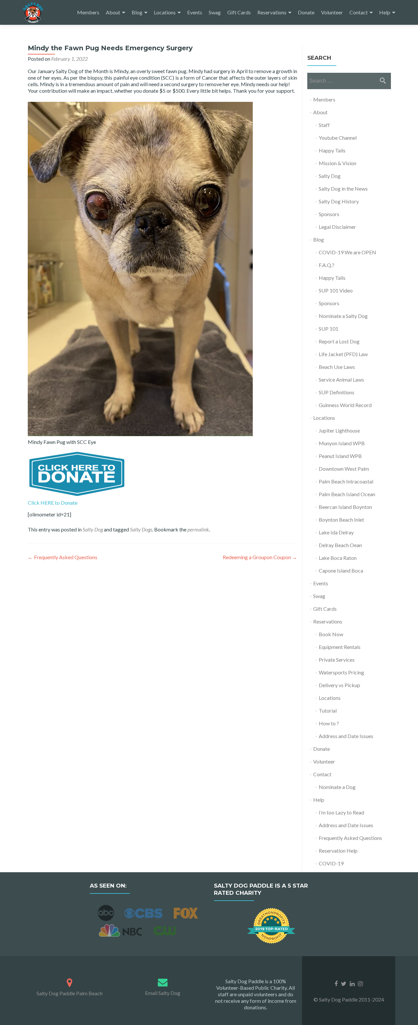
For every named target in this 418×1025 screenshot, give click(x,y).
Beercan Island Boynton (345, 507)
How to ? (329, 723)
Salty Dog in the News (343, 188)
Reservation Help (338, 850)
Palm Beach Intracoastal (346, 481)
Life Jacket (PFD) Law (343, 354)
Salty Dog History (339, 201)
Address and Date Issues (346, 736)
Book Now (331, 634)
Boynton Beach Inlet (341, 519)
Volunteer (332, 12)
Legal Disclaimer (337, 227)
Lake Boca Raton (338, 558)
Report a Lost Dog (339, 341)
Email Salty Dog (162, 993)
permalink (198, 529)
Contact (358, 12)
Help (384, 12)
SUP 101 (328, 328)
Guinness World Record (345, 405)
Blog (137, 12)
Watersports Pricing (341, 672)
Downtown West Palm (344, 468)
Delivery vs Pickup (339, 685)
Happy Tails (332, 150)
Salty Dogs (141, 529)
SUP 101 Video (336, 290)
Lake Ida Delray (336, 532)
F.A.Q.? (326, 265)
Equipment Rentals (340, 647)
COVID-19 (331, 863)
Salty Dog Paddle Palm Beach (70, 993)
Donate (306, 12)
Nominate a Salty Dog (343, 316)
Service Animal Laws (341, 379)
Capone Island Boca (341, 570)
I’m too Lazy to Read (341, 812)
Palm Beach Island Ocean (347, 494)
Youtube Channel (338, 137)
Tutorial (328, 710)
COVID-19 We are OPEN (347, 252)
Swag (215, 12)
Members (88, 12)
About (113, 12)
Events (194, 12)
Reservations (271, 12)
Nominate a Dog (337, 787)
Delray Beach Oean (340, 545)
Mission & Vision (337, 163)
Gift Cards (239, 12)
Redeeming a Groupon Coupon (260, 557)
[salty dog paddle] (69, 981)
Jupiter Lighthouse (339, 430)
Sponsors (329, 214)
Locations (165, 12)
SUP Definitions (336, 392)
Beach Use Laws (337, 367)
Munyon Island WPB (342, 443)
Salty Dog (93, 529)
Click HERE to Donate (52, 502)
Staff (324, 125)
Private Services (337, 659)
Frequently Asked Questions (62, 557)
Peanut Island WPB (340, 456)
